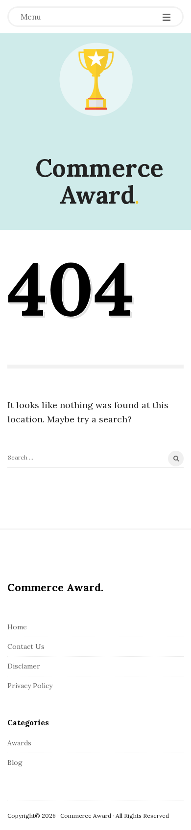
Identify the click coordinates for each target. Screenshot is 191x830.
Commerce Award (99, 181)
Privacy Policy (29, 685)
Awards (19, 742)
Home (17, 626)
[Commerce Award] (95, 79)
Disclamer (23, 666)
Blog (15, 762)
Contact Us (26, 646)
